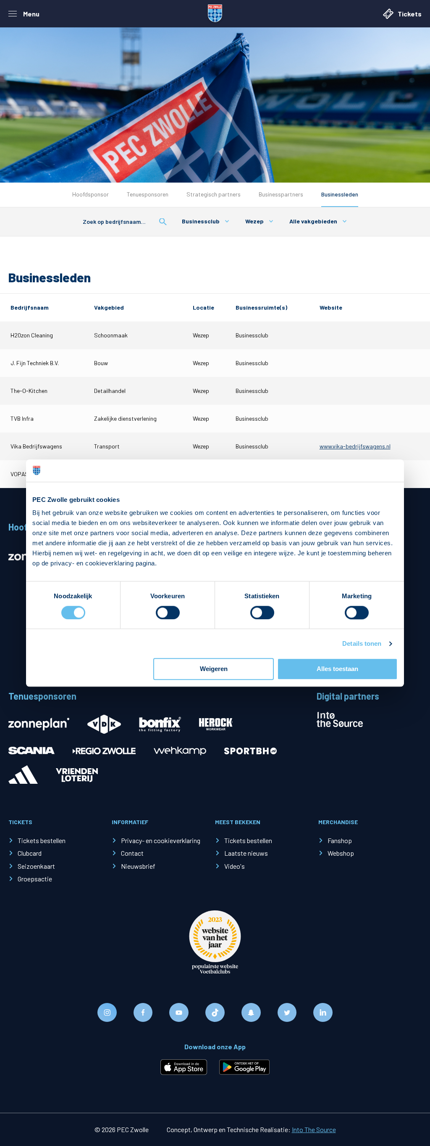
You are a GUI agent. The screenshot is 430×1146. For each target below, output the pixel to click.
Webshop (341, 853)
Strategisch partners (213, 194)
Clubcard (30, 853)
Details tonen (361, 643)
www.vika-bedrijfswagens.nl (355, 446)
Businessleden (339, 194)
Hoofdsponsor (90, 194)
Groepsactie (35, 879)
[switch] (168, 612)
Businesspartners (281, 194)
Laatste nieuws (246, 853)
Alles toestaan (337, 669)
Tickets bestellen (42, 840)
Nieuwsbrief (138, 866)
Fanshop (340, 840)
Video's (234, 866)
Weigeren (214, 669)
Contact (132, 853)
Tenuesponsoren (147, 194)
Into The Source (314, 1129)
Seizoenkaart (36, 866)
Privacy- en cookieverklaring (160, 840)
